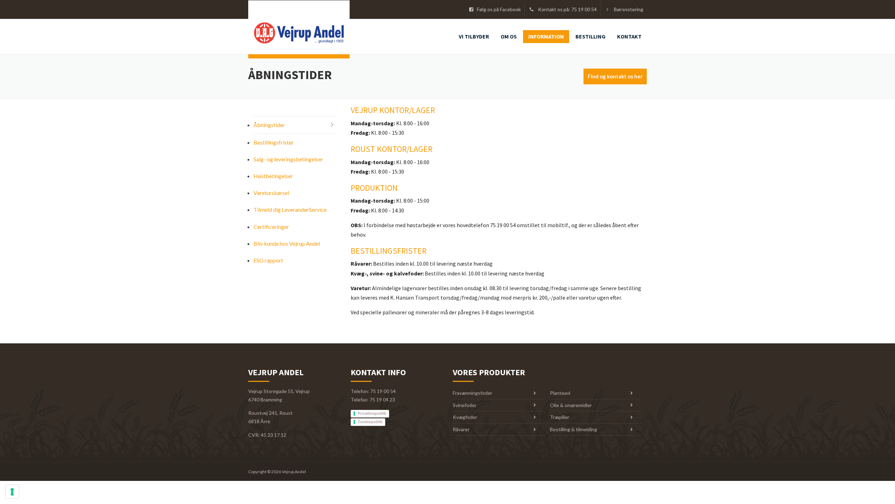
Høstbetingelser (273, 176)
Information (546, 36)
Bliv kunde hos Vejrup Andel (286, 243)
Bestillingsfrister (273, 142)
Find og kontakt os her (615, 76)
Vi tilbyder (474, 36)
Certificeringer (271, 226)
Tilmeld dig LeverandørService (290, 209)
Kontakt (629, 36)
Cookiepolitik (370, 421)
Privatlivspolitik (372, 413)
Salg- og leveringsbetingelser (288, 159)
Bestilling (590, 36)
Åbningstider (269, 124)
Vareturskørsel (271, 192)
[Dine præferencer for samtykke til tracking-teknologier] (12, 491)
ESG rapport (268, 260)
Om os (509, 36)
